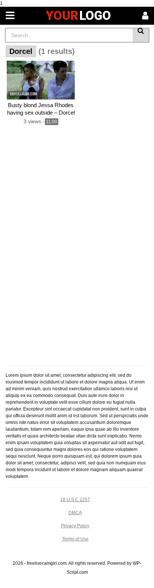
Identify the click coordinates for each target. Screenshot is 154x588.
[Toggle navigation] (10, 15)
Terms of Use (75, 539)
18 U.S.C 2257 (75, 499)
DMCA (75, 512)
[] (141, 35)
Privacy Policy (75, 525)
